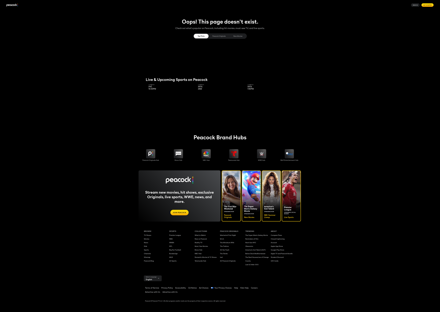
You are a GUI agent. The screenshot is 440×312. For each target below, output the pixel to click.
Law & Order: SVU (251, 264)
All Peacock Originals (228, 261)
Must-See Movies (201, 246)
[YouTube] (286, 286)
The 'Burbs (224, 253)
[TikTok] (280, 286)
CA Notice (192, 288)
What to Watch (200, 235)
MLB (171, 257)
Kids (145, 246)
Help (236, 288)
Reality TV (198, 242)
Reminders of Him (251, 239)
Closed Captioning (278, 239)
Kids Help (244, 288)
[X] (274, 293)
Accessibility (180, 288)
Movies (146, 239)
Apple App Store (277, 246)
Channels (147, 253)
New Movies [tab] (237, 36)
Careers (254, 288)
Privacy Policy (167, 288)
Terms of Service (152, 288)
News (146, 242)
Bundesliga (173, 253)
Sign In (415, 5)
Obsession (249, 246)
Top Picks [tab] (201, 36)
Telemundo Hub (200, 261)
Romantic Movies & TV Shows (206, 257)
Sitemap (147, 257)
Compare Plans (276, 235)
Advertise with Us (152, 292)
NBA (171, 239)
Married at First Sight (228, 235)
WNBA (171, 242)
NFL (170, 246)
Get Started (427, 5)
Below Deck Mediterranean (255, 253)
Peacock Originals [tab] (219, 36)
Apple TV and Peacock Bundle (282, 253)
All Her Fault (224, 250)
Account (274, 242)
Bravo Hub (198, 250)
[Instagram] (292, 286)
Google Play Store (277, 250)
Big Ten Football (175, 250)
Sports (146, 250)
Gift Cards (274, 261)
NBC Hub (198, 253)
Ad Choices (204, 288)
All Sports (173, 261)
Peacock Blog (149, 261)
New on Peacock (201, 239)
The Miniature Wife (227, 242)
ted (221, 257)
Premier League (175, 235)
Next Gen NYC (250, 242)
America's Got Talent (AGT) (255, 250)
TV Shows (147, 235)
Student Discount (277, 257)
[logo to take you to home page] (12, 5)
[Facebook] (274, 286)
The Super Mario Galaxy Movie (256, 235)
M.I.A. (222, 239)
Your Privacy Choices (223, 288)
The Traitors (224, 246)
